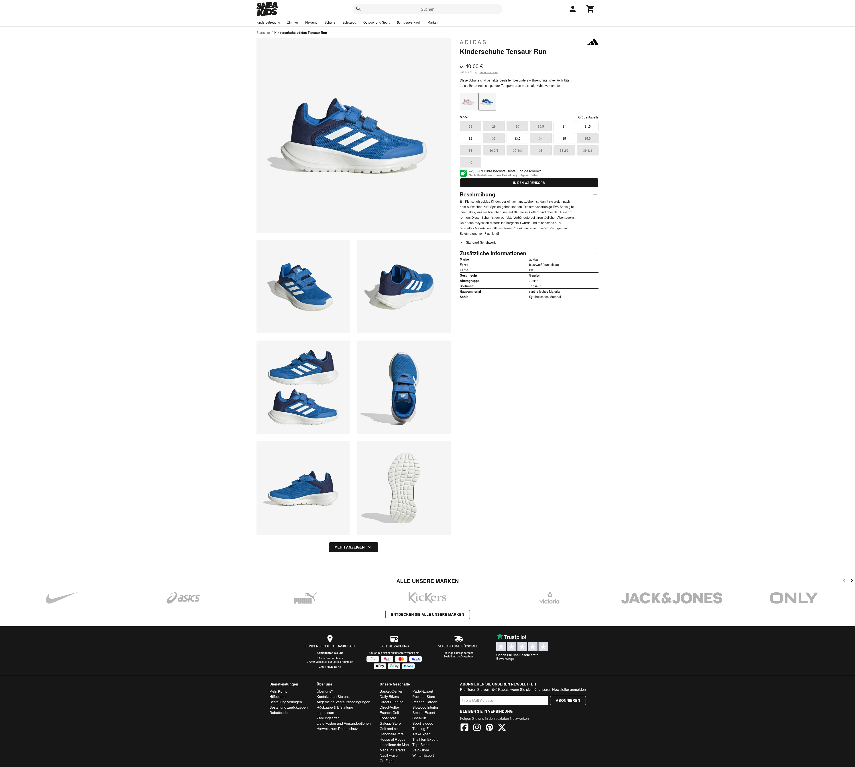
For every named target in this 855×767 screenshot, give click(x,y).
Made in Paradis (392, 750)
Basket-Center (391, 691)
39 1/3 (587, 150)
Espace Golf (389, 712)
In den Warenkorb (529, 182)
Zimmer (292, 22)
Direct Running (391, 701)
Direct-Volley (390, 707)
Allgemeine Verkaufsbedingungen (343, 701)
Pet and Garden (424, 701)
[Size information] (472, 117)
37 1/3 (517, 150)
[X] (501, 728)
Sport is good (422, 723)
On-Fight (386, 760)
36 (470, 150)
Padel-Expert (422, 691)
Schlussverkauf (408, 22)
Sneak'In (419, 717)
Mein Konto (278, 691)
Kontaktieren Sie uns (330, 653)
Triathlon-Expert (425, 739)
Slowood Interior (425, 707)
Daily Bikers (389, 696)
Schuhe (330, 22)
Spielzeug (349, 22)
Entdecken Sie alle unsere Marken (427, 614)
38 (541, 150)
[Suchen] (358, 9)
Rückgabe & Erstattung (335, 707)
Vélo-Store (420, 750)
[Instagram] (476, 728)
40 (470, 162)
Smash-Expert (423, 712)
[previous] (844, 581)
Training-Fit (421, 728)
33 (494, 138)
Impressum (325, 712)
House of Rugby (392, 739)
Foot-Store (388, 717)
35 (564, 138)
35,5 (587, 138)
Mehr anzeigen (349, 547)
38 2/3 (564, 150)
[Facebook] (464, 728)
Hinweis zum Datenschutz (337, 728)
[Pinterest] (489, 728)
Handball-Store (392, 733)
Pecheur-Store (423, 696)
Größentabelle (588, 117)
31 (564, 126)
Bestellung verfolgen (285, 701)
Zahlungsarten (328, 717)
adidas (473, 41)
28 (470, 126)
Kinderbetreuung (268, 22)
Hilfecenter (278, 696)
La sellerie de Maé (394, 744)
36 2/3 (493, 150)
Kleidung (311, 22)
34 (541, 138)
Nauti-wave (389, 755)
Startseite (263, 32)
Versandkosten (489, 72)
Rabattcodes (279, 712)
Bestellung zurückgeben (458, 656)
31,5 (587, 126)
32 (470, 138)
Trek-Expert (421, 733)
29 (494, 126)
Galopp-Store (390, 723)
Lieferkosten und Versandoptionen (344, 723)
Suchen (427, 9)
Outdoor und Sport (376, 22)
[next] (852, 581)
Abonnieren (568, 700)
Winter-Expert (423, 755)
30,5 (541, 126)
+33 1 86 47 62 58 (330, 667)
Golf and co (389, 728)
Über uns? (325, 691)
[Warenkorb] (590, 8)
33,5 (517, 138)
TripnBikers (421, 744)
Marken (433, 22)
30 (517, 126)
